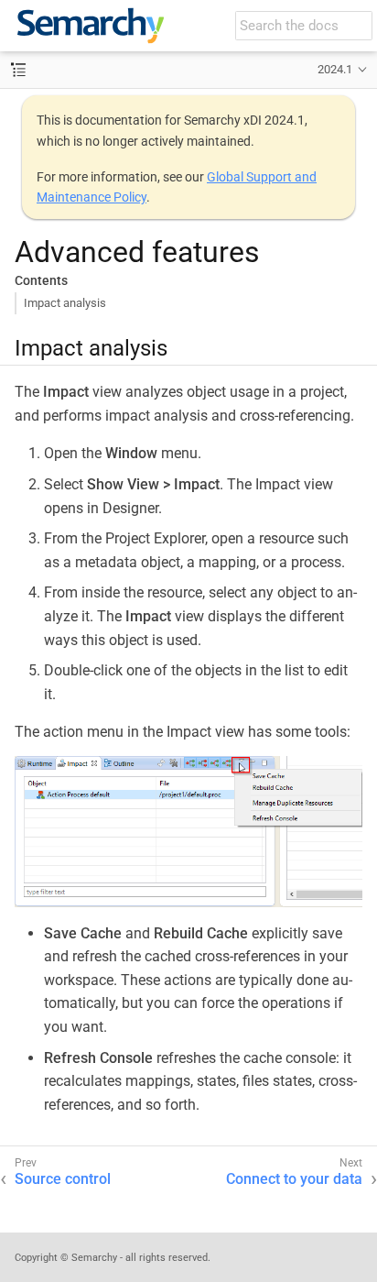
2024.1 (335, 69)
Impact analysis (65, 303)
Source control (63, 1179)
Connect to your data (294, 1179)
